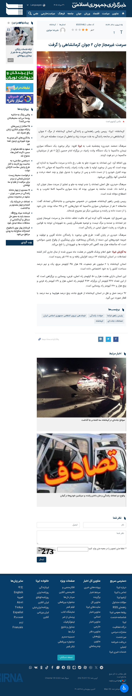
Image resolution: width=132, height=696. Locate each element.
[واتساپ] (30, 668)
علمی (35, 14)
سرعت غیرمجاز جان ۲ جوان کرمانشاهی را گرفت (87, 44)
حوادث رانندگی (96, 316)
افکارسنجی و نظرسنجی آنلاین (67, 589)
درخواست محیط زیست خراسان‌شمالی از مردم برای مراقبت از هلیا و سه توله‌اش (19, 180)
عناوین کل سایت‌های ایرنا (93, 604)
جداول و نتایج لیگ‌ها (68, 629)
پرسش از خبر (68, 617)
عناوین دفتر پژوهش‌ (94, 634)
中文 (20, 587)
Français (18, 627)
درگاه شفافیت (119, 627)
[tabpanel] (19, 45)
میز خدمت (121, 637)
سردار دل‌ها (69, 597)
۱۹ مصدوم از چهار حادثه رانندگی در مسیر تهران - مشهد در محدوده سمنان (19, 193)
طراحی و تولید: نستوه (117, 682)
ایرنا (98, 5)
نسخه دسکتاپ (66, 657)
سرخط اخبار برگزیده (95, 594)
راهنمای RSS (119, 607)
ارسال (41, 559)
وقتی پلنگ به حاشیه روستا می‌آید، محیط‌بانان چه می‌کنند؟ (18, 118)
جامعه (70, 14)
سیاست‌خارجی (48, 14)
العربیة (20, 597)
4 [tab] (9, 23)
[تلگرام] (101, 668)
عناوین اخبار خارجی (94, 624)
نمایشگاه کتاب (68, 612)
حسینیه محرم (68, 637)
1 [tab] (20, 23)
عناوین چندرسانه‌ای (94, 644)
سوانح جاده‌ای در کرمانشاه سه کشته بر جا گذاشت (103, 420)
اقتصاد (96, 14)
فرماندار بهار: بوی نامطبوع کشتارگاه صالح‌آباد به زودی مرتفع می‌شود (18, 231)
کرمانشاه (53, 24)
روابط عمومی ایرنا (118, 612)
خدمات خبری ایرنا (117, 652)
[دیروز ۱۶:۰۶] (19, 36)
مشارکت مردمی (118, 632)
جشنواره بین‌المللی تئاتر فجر (66, 644)
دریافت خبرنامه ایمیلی (118, 644)
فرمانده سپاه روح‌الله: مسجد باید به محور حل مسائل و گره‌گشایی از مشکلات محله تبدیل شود (18, 218)
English (18, 592)
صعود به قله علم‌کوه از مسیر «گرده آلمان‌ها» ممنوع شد (20, 152)
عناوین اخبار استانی (94, 614)
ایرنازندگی (44, 587)
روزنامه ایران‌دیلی (40, 607)
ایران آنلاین (43, 602)
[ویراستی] (58, 668)
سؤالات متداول (119, 602)
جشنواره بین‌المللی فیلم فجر (66, 604)
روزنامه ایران (43, 592)
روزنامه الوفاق (42, 597)
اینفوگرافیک (69, 622)
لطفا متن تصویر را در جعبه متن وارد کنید (107, 548)
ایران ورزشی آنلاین (43, 614)
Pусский (18, 617)
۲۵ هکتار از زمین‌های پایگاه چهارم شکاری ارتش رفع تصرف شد (18, 129)
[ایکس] (96, 668)
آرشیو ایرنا (121, 597)
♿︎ (124, 688)
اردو (21, 622)
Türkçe (19, 607)
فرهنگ (61, 14)
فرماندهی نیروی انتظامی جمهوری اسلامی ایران (64, 316)
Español (18, 612)
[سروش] (63, 668)
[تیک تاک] (47, 668)
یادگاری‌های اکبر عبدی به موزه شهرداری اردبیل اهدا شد (18, 141)
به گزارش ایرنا (119, 252)
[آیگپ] (74, 668)
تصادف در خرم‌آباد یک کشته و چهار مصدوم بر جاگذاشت (19, 205)
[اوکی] (41, 668)
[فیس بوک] (52, 668)
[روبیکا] (90, 668)
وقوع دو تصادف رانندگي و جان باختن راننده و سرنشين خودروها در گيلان (92, 496)
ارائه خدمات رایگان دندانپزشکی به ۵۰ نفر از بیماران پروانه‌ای (21, 53)
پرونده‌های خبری (92, 587)
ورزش (87, 14)
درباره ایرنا (121, 587)
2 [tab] (16, 23)
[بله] (79, 668)
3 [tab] (12, 23)
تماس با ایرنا (120, 592)
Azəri (20, 602)
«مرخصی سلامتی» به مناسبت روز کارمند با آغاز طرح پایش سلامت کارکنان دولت (18, 166)
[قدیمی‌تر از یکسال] (81, 387)
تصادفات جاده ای (115, 321)
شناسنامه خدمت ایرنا (118, 619)
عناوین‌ (115, 14)
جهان (78, 14)
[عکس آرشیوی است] (81, 84)
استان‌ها (62, 24)
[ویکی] (36, 668)
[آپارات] (85, 668)
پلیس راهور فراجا (115, 316)
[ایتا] (69, 668)
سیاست (105, 14)
